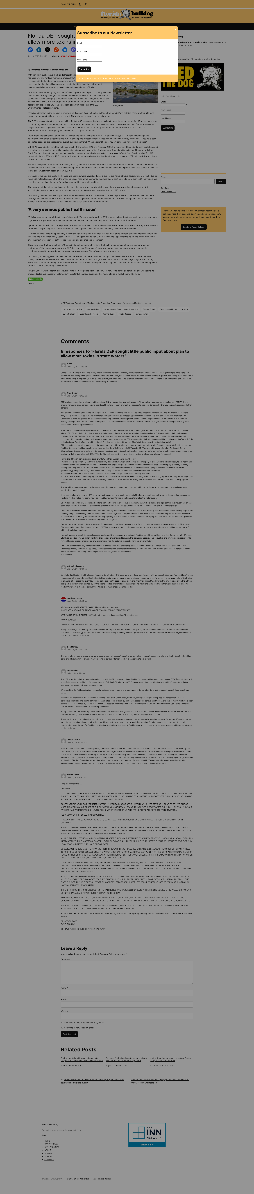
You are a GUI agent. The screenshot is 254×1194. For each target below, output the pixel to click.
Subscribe (84, 69)
